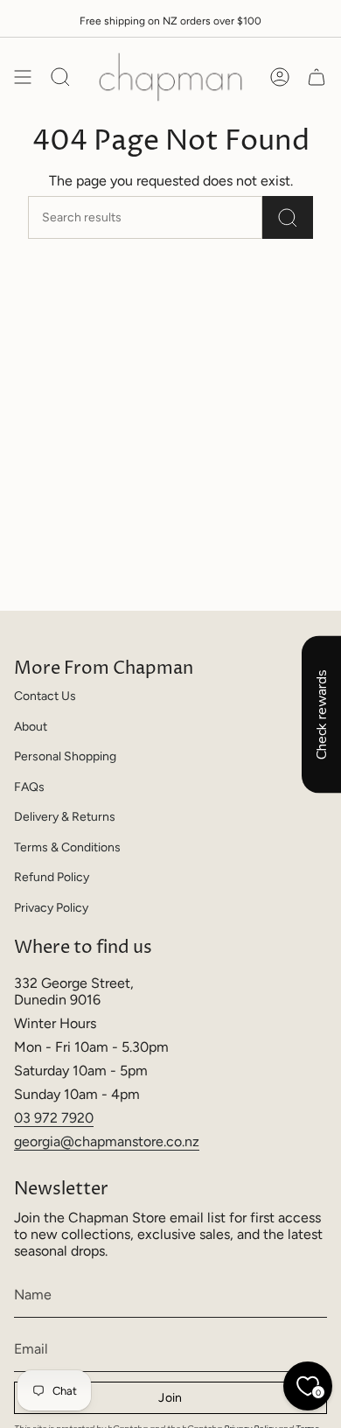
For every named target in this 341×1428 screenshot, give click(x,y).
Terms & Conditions (67, 847)
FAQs (29, 787)
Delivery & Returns (64, 816)
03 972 (37, 1118)
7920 (77, 1118)
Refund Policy (51, 877)
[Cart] (316, 77)
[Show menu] (22, 77)
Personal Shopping (65, 756)
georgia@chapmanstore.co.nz (106, 1141)
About (30, 726)
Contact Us (45, 696)
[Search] (287, 217)
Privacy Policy (51, 907)
